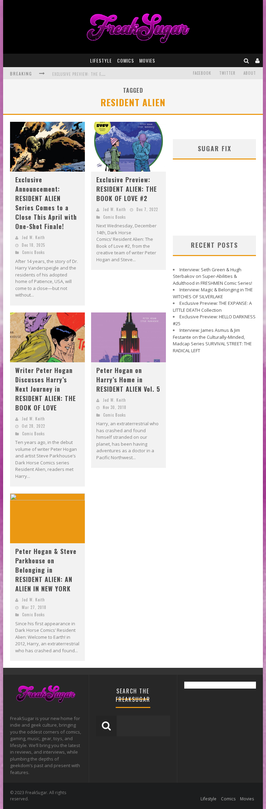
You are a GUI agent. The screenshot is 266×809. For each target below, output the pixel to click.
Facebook (202, 73)
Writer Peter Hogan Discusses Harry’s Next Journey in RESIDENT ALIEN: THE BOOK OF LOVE (45, 389)
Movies (147, 60)
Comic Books (33, 252)
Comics (125, 60)
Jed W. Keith (33, 237)
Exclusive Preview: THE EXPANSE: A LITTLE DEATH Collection (212, 306)
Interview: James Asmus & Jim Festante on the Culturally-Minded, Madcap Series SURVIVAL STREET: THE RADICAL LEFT (212, 340)
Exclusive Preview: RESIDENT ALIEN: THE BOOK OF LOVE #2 (126, 189)
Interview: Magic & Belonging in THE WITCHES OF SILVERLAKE (213, 293)
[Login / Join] (257, 60)
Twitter (227, 73)
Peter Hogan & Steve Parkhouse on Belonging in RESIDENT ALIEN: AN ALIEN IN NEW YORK (46, 570)
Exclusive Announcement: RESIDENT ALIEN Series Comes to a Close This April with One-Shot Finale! (46, 203)
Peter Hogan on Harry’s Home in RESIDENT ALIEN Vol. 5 (128, 379)
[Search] (246, 60)
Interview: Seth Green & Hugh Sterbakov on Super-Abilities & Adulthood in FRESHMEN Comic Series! (212, 276)
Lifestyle (101, 60)
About (249, 73)
